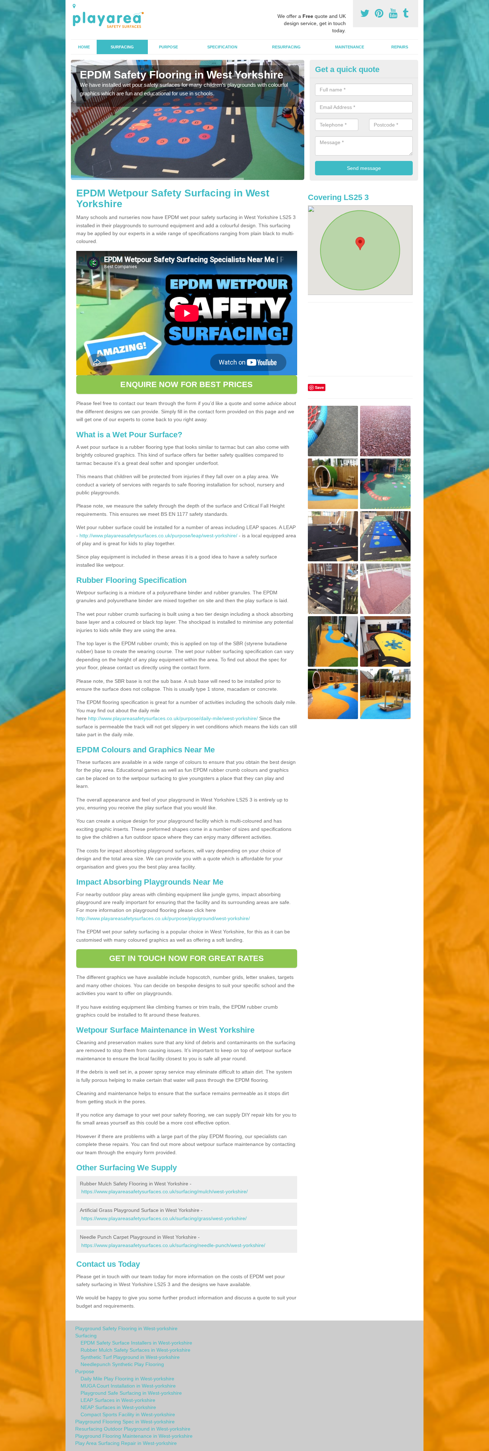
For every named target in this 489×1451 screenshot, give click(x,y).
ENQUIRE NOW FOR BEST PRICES (186, 384)
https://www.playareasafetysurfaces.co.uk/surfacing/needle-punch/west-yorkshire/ (173, 1245)
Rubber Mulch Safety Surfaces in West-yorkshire (135, 1350)
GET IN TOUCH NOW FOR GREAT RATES (186, 958)
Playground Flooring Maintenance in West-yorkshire (134, 1436)
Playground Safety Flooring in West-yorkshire (126, 1328)
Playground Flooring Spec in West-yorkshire (125, 1421)
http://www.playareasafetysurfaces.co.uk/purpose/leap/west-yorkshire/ (158, 535)
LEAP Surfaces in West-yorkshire (118, 1400)
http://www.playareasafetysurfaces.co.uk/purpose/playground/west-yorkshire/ (163, 918)
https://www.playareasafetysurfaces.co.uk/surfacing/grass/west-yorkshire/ (164, 1218)
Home (84, 47)
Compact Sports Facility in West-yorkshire (128, 1414)
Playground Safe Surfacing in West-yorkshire (131, 1393)
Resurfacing (286, 47)
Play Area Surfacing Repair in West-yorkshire (126, 1443)
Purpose (168, 47)
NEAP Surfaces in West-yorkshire (118, 1407)
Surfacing (122, 47)
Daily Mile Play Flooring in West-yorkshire (127, 1378)
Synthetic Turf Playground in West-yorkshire (130, 1357)
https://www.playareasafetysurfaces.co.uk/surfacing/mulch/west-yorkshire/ (164, 1191)
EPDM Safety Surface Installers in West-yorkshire (136, 1343)
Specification (222, 47)
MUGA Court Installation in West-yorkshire (128, 1386)
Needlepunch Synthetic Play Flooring (122, 1364)
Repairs (399, 47)
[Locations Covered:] (74, 6)
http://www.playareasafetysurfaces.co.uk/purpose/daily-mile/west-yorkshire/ (173, 718)
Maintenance (349, 47)
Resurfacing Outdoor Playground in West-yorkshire (132, 1429)
